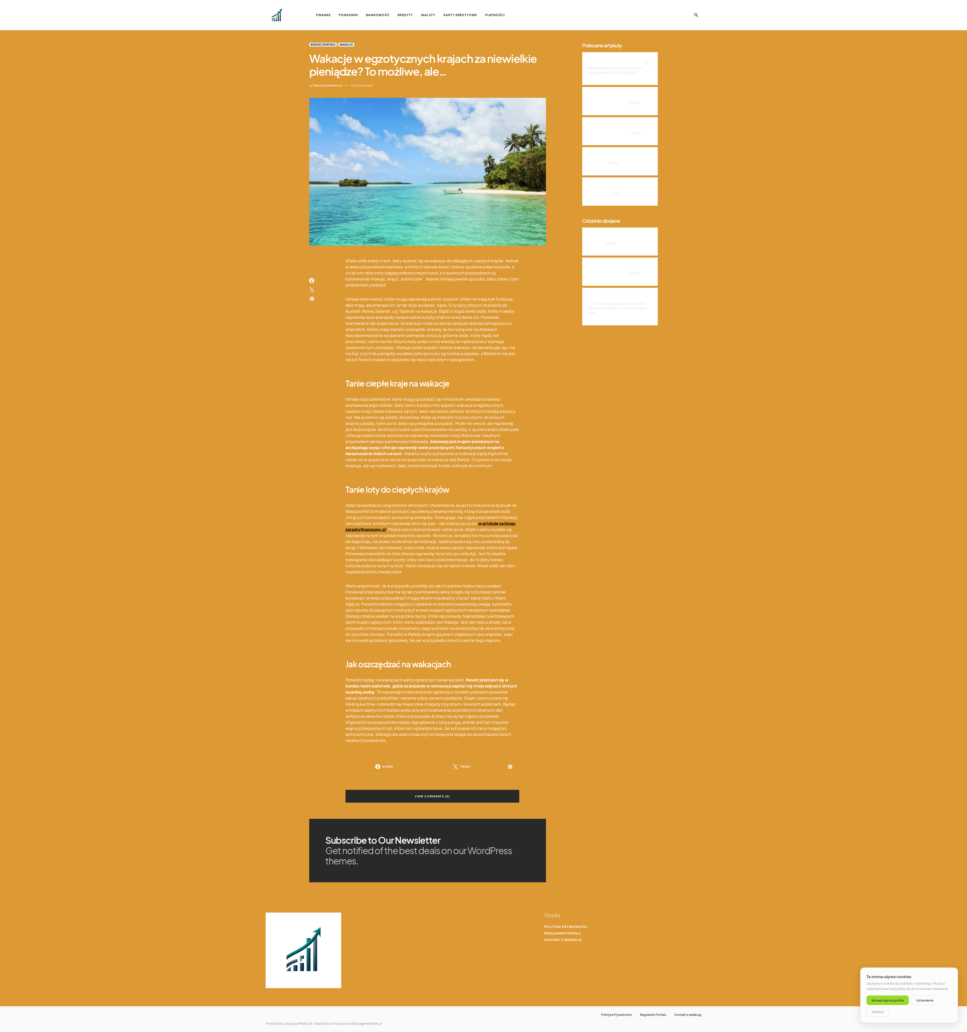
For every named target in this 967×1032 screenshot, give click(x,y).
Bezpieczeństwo (323, 44)
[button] (696, 15)
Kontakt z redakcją (563, 940)
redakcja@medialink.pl (365, 1023)
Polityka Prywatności (566, 927)
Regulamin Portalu (562, 933)
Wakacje (346, 44)
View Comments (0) (432, 796)
